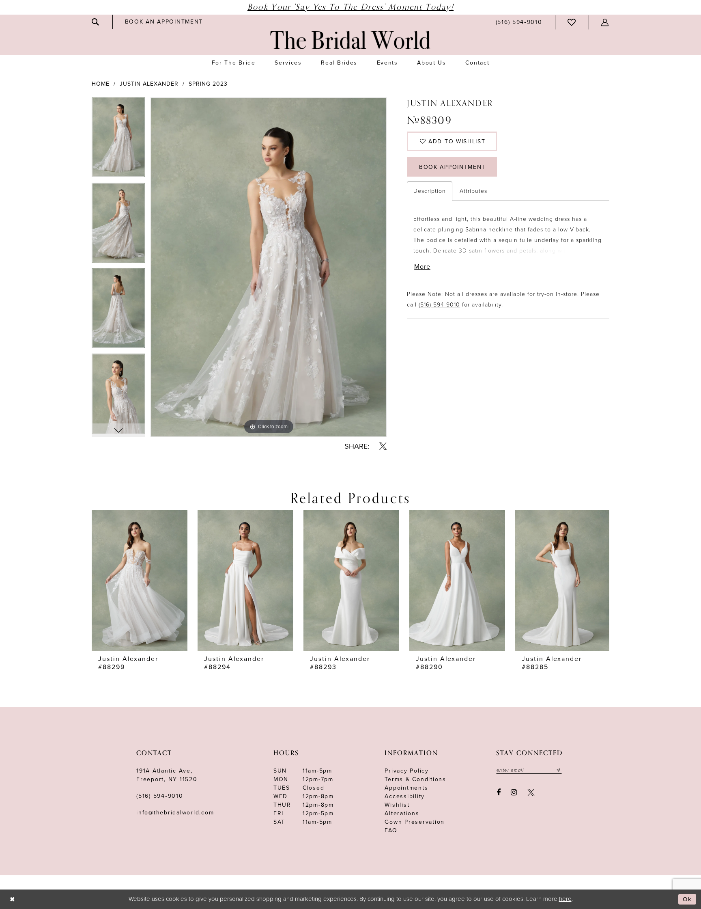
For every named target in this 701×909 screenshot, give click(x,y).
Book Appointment (452, 167)
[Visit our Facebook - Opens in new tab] (498, 792)
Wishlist (397, 804)
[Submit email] (558, 770)
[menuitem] (95, 22)
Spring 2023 (208, 83)
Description (429, 191)
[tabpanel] (118, 140)
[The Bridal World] (350, 40)
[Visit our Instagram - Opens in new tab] (514, 792)
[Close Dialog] (12, 899)
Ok (687, 899)
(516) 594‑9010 (159, 795)
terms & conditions (415, 779)
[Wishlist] (572, 22)
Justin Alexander (149, 83)
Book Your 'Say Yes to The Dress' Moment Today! (350, 7)
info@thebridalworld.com (175, 812)
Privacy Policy (407, 770)
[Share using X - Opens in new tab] (383, 446)
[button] (605, 22)
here (565, 899)
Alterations (402, 813)
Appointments (406, 787)
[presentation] (139, 580)
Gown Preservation (415, 821)
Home (101, 83)
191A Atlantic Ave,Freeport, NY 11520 (167, 775)
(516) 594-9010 (439, 304)
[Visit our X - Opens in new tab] (531, 792)
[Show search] (95, 22)
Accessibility (405, 796)
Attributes (473, 191)
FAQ (391, 830)
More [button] (422, 267)
